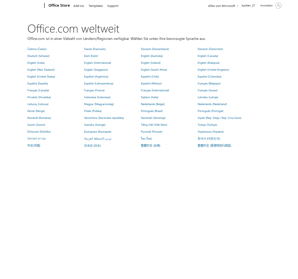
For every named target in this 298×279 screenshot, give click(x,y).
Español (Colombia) (209, 76)
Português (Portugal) (210, 111)
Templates (96, 6)
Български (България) (97, 131)
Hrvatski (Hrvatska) (39, 97)
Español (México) (151, 83)
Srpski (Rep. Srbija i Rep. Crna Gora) (219, 118)
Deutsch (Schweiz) (38, 56)
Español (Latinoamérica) (98, 83)
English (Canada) (208, 56)
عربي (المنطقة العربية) (97, 138)
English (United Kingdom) (213, 69)
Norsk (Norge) (36, 111)
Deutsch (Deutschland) (155, 49)
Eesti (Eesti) (91, 56)
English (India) (36, 63)
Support (112, 6)
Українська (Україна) (211, 131)
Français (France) (94, 90)
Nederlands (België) (153, 104)
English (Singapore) (96, 69)
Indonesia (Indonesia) (97, 97)
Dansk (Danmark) (95, 49)
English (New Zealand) (41, 69)
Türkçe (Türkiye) (207, 124)
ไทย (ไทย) (146, 138)
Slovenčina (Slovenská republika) (104, 118)
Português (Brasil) (152, 111)
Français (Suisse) (208, 90)
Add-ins (78, 6)
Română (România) (39, 118)
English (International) (97, 63)
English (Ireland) (151, 63)
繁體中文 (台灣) (150, 145)
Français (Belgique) (209, 83)
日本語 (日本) (92, 145)
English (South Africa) (154, 69)
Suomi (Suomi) (36, 124)
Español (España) (37, 83)
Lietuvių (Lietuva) (37, 104)
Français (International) (155, 90)
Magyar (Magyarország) (99, 104)
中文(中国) (33, 145)
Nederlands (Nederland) (212, 104)
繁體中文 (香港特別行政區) (214, 145)
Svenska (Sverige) (94, 124)
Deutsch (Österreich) (210, 49)
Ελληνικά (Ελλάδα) (39, 131)
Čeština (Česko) (36, 49)
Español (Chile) (150, 76)
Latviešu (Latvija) (208, 97)
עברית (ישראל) (36, 138)
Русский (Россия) (151, 131)
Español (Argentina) (96, 76)
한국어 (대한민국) (209, 138)
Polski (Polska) (93, 111)
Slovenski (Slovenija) (153, 118)
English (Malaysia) (209, 63)
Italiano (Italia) (149, 97)
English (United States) (41, 76)
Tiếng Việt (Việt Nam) (154, 124)
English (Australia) (152, 56)
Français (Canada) (38, 90)
